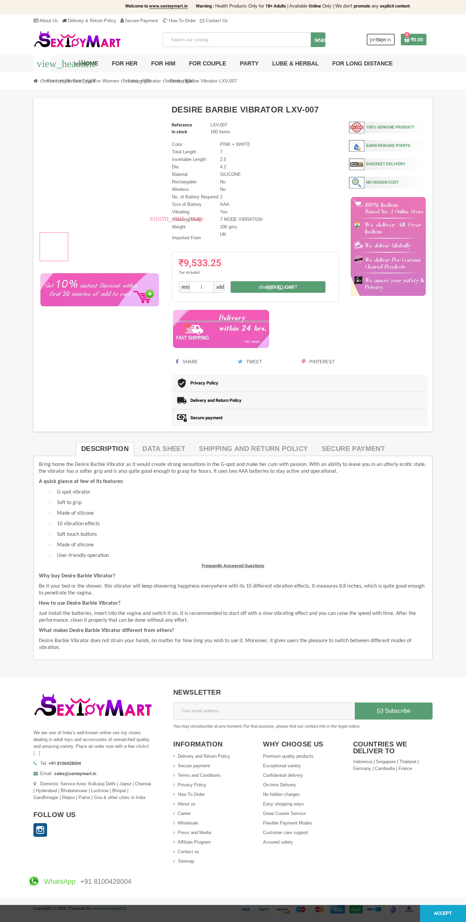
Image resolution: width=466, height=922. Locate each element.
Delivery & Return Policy (91, 20)
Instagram (40, 830)
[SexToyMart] (77, 39)
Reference (182, 124)
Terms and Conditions (199, 775)
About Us (48, 20)
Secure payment (194, 765)
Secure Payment (141, 20)
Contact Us (216, 20)
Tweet (253, 361)
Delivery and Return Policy (204, 756)
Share (189, 361)
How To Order (182, 20)
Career (184, 813)
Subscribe (396, 711)
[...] (36, 753)
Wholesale (188, 823)
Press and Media (194, 832)
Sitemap (186, 861)
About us (186, 803)
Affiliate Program (194, 842)
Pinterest (321, 361)
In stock (179, 131)
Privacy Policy (192, 784)
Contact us (188, 851)
